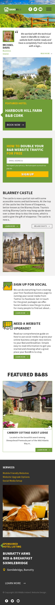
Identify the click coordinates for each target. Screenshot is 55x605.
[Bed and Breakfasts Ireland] (13, 10)
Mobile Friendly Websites (16, 473)
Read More (45, 53)
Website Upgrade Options (16, 476)
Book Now (13, 124)
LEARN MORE (13, 583)
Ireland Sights (40, 226)
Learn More (10, 226)
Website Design (39, 592)
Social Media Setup (12, 480)
